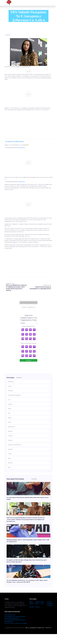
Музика (37, 603)
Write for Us (48, 627)
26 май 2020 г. (22, 147)
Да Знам (28, 360)
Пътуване (49, 602)
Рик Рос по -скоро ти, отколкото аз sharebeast (16, 623)
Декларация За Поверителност (37, 627)
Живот (42, 602)
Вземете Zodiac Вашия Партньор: (28, 343)
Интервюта (38, 602)
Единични (31, 603)
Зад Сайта (31, 607)
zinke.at (27, 627)
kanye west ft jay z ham (10, 615)
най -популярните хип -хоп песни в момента (15, 616)
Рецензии (37, 607)
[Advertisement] (28, 123)
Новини (8, 35)
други (42, 603)
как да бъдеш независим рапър (12, 618)
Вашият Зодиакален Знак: (28, 326)
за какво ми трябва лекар (14, 141)
